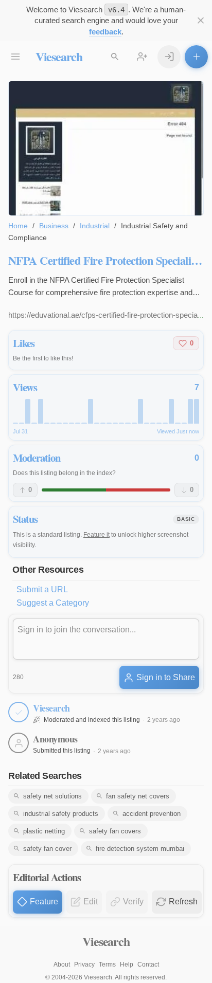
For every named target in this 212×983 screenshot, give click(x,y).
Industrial (95, 226)
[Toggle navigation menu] (15, 56)
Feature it (96, 534)
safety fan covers (115, 831)
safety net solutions (52, 796)
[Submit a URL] (196, 56)
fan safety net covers (137, 796)
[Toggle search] (115, 56)
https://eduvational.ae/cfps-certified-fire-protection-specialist (107, 315)
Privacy (84, 964)
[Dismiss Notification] (200, 20)
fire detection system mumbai (140, 848)
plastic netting (44, 831)
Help (126, 964)
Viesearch (59, 56)
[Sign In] (169, 56)
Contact (148, 964)
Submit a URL (42, 589)
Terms (107, 964)
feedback (105, 31)
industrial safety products (60, 813)
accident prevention (151, 813)
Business (53, 226)
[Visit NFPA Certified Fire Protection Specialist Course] (106, 148)
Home (18, 226)
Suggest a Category (52, 602)
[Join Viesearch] (142, 56)
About (62, 964)
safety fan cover (47, 848)
